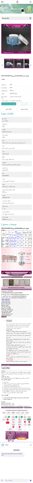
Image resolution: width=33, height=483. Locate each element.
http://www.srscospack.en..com (20, 294)
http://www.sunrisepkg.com (20, 296)
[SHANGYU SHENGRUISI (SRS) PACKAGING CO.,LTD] (17, 2)
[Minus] (31, 445)
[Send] (30, 480)
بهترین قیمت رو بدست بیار (9, 103)
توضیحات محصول (24, 109)
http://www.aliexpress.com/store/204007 (13, 292)
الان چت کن (24, 103)
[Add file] (2, 480)
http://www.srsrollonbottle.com (19, 297)
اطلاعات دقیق (9, 109)
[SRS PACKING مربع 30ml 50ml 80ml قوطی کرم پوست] (16, 40)
